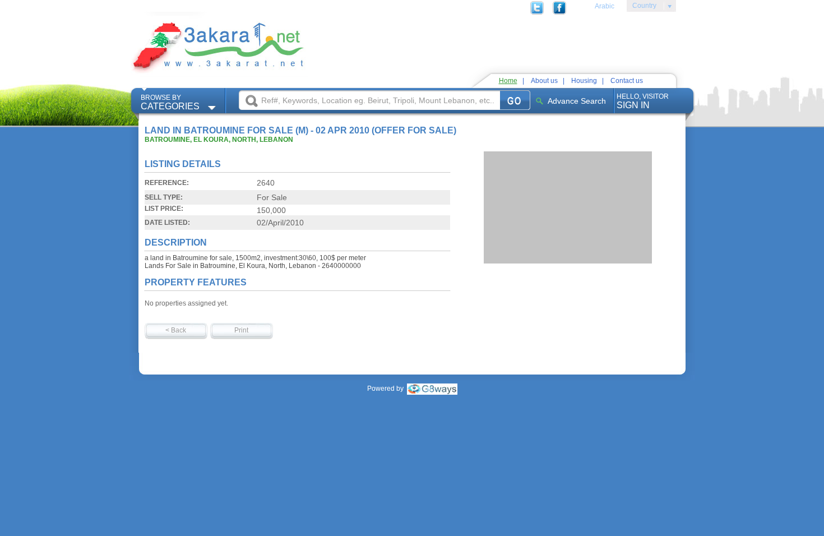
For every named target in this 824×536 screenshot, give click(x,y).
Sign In (643, 101)
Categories (170, 102)
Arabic (604, 6)
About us (544, 81)
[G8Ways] (432, 388)
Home (508, 81)
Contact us (626, 81)
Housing (584, 81)
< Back (175, 330)
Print (241, 330)
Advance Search (577, 100)
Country (641, 7)
